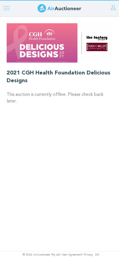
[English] (97, 254)
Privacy (88, 255)
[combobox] (97, 254)
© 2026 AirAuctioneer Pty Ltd (41, 255)
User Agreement (72, 255)
